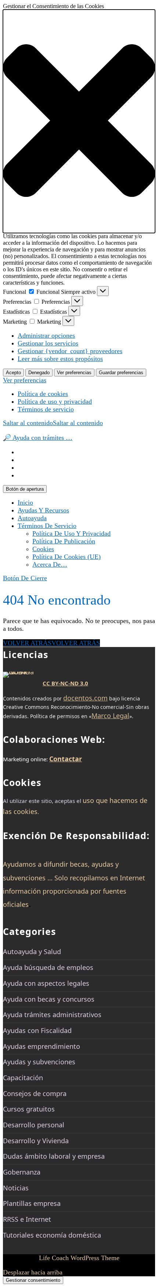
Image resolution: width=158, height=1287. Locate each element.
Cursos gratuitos (29, 1109)
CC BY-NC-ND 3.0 (65, 683)
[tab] (25, 489)
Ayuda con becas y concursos (48, 999)
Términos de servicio (46, 409)
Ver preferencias (74, 372)
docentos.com (85, 697)
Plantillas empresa (32, 1203)
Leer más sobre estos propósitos (60, 358)
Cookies (43, 549)
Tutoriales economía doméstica (52, 1235)
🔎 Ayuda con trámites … (37, 437)
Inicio (25, 502)
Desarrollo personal (33, 1124)
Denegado (39, 372)
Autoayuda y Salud (32, 951)
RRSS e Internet (27, 1219)
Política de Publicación (63, 541)
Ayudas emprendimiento (41, 1046)
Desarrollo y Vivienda (36, 1140)
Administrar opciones (46, 335)
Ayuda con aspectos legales (46, 983)
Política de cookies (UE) (66, 556)
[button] (79, 121)
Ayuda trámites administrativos (52, 1014)
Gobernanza (21, 1172)
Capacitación (23, 1077)
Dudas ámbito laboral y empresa (54, 1156)
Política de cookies (43, 393)
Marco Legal (110, 715)
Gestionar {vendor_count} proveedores (70, 351)
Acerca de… (49, 564)
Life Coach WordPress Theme (79, 1258)
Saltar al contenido (53, 423)
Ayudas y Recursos (43, 510)
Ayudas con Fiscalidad (37, 1030)
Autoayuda (32, 518)
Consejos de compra (35, 1093)
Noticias (16, 1187)
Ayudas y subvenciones (39, 1061)
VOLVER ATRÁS (51, 643)
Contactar (65, 758)
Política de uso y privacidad (55, 401)
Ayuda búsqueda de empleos (48, 967)
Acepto (13, 372)
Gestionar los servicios (48, 343)
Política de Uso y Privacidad (71, 533)
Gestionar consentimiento (33, 1280)
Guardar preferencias (121, 372)
